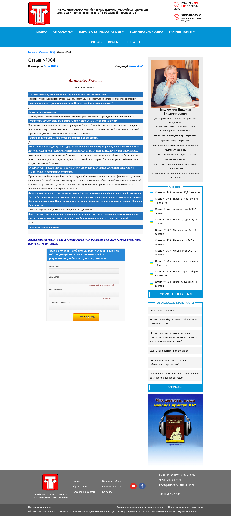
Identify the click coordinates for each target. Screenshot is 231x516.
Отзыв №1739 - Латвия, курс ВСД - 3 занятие (175, 232)
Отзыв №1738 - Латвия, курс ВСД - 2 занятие (175, 242)
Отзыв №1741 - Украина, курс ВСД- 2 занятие (176, 211)
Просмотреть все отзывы (175, 294)
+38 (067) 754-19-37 (169, 494)
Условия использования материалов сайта (140, 507)
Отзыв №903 (51, 66)
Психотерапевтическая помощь (100, 32)
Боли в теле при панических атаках (169, 350)
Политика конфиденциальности (185, 507)
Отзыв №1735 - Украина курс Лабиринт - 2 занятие (177, 273)
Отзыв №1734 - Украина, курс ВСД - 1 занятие (176, 284)
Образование (62, 32)
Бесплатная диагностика (146, 32)
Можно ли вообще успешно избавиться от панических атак (174, 321)
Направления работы (83, 492)
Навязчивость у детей (162, 310)
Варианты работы (180, 32)
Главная (41, 32)
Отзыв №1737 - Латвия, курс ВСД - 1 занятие (175, 252)
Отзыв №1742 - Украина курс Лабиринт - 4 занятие (177, 201)
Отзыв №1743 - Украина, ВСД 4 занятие (177, 192)
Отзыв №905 (136, 66)
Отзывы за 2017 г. (111, 486)
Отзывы (113, 42)
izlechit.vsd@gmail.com (181, 475)
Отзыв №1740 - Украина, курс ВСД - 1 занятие (176, 221)
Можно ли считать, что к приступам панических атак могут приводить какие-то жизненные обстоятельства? (174, 337)
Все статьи (175, 387)
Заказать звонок (192, 15)
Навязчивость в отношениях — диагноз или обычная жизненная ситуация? (174, 375)
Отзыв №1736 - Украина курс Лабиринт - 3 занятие (177, 263)
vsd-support (174, 480)
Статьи (95, 42)
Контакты (133, 42)
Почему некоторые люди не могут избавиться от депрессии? (169, 362)
